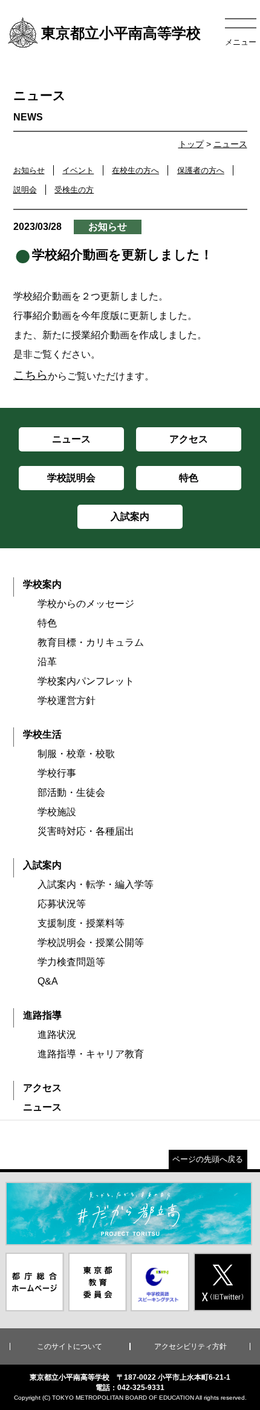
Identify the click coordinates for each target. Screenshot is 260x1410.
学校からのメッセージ (85, 603)
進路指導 (42, 1015)
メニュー (240, 42)
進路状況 (56, 1034)
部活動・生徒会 (71, 792)
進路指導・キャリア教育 (90, 1054)
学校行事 (56, 773)
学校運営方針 (66, 700)
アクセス (42, 1088)
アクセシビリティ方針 (190, 1346)
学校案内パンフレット (85, 681)
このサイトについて (69, 1346)
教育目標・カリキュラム (90, 642)
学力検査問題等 (71, 962)
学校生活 (42, 734)
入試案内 (42, 865)
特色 (47, 623)
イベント (78, 170)
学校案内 (42, 584)
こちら (30, 375)
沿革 (47, 662)
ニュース (230, 144)
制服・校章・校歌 (76, 754)
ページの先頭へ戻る (207, 1159)
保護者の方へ (200, 170)
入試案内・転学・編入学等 (95, 884)
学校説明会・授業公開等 (90, 942)
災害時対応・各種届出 (85, 831)
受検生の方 (74, 189)
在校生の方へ (135, 170)
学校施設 (56, 812)
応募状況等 (61, 904)
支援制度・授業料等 (81, 923)
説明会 (25, 189)
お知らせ (29, 170)
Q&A (47, 981)
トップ (191, 144)
